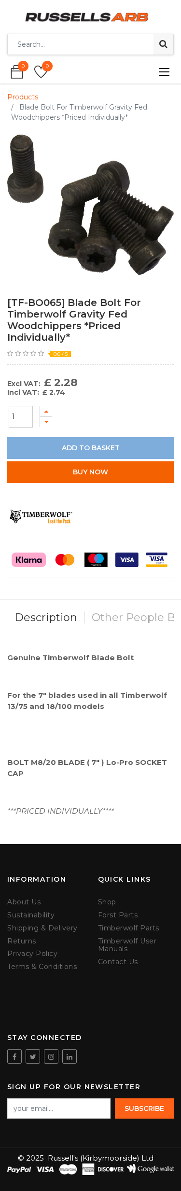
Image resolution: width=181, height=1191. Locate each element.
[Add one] (46, 411)
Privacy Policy (32, 954)
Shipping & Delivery (42, 928)
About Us (24, 902)
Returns (21, 941)
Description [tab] (45, 617)
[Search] (163, 44)
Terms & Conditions (42, 967)
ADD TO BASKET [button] (91, 447)
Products (22, 97)
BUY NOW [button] (90, 472)
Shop (107, 902)
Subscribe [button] (144, 1108)
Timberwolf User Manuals (127, 945)
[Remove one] (46, 422)
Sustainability (31, 915)
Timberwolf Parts (128, 928)
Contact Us (118, 962)
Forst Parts (118, 915)
